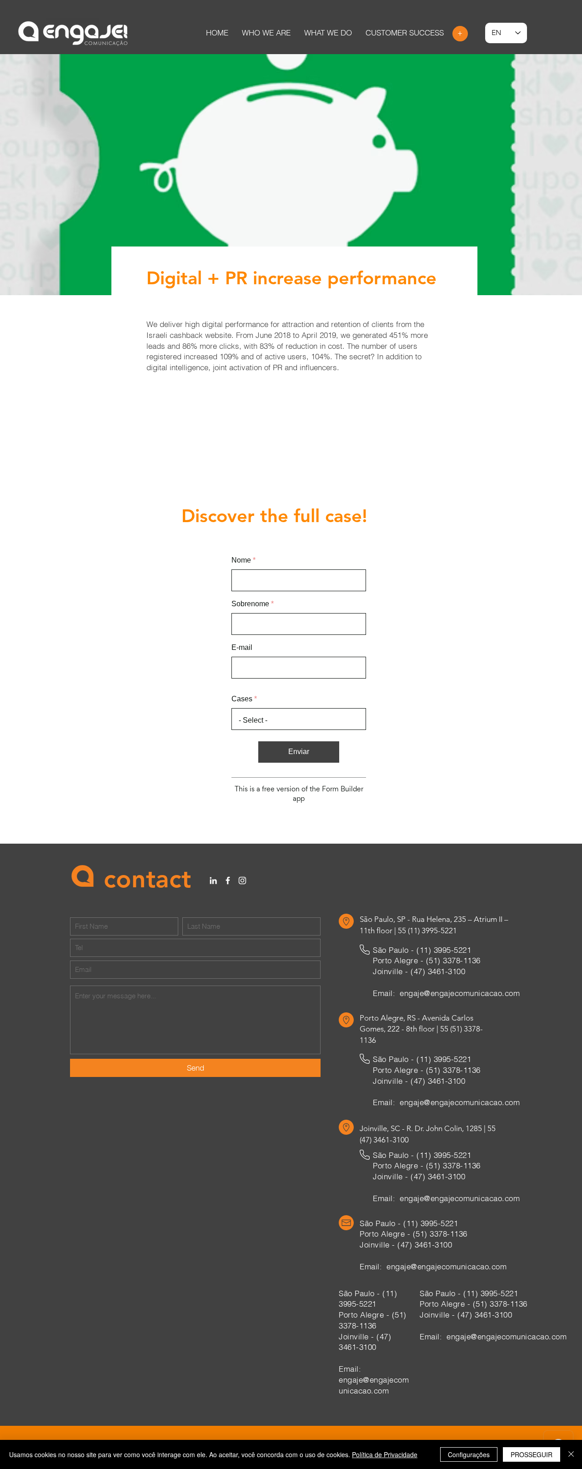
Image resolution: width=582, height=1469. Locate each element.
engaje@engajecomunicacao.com (460, 1003)
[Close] (571, 1454)
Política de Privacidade (384, 1454)
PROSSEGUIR (531, 1454)
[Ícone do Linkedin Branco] (213, 891)
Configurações (469, 1454)
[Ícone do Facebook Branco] (228, 891)
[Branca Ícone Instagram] (242, 891)
